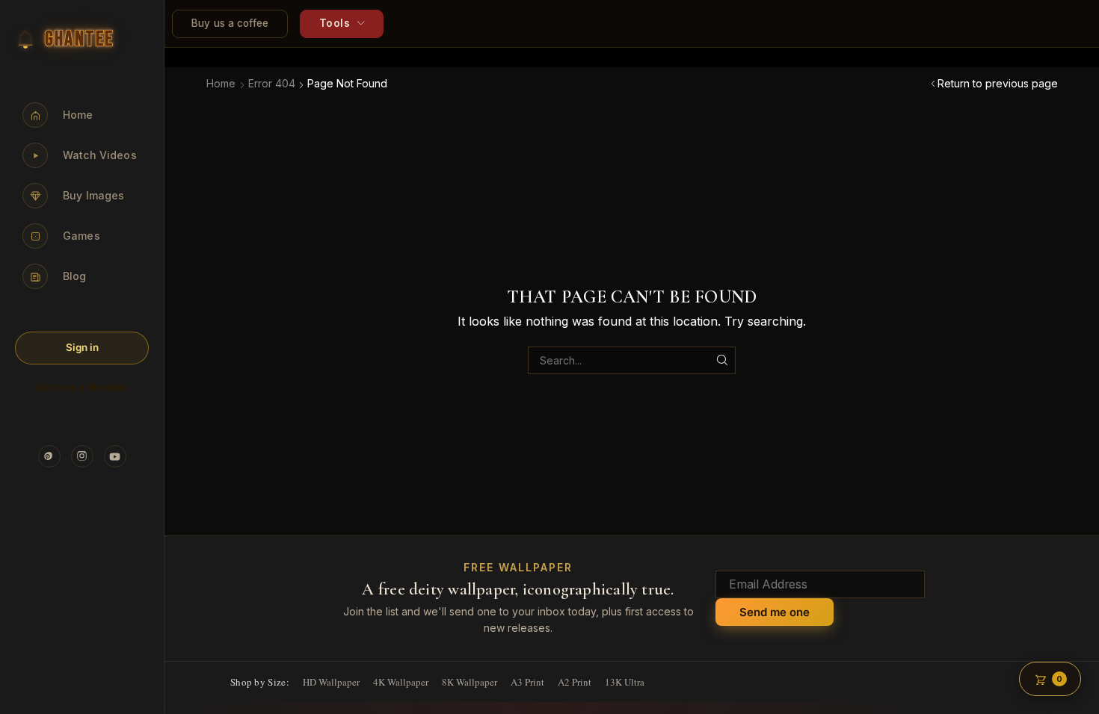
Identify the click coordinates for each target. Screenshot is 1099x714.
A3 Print (527, 682)
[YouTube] (115, 456)
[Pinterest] (49, 456)
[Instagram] (82, 456)
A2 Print (574, 682)
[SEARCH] (722, 360)
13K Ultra (624, 682)
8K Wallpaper (469, 682)
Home (221, 83)
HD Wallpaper (331, 682)
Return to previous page (998, 83)
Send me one (774, 612)
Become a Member (82, 387)
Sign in (82, 347)
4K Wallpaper (400, 682)
